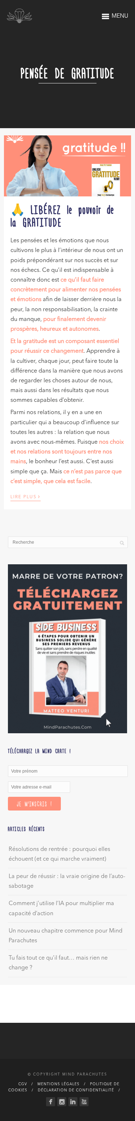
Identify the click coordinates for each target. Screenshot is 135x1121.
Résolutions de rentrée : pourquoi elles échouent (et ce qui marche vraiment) (59, 854)
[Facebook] (50, 1101)
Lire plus (25, 496)
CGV (22, 1084)
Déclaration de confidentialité (76, 1090)
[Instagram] (61, 1101)
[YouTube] (84, 1101)
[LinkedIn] (72, 1101)
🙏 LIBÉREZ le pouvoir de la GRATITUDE (62, 215)
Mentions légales (58, 1084)
